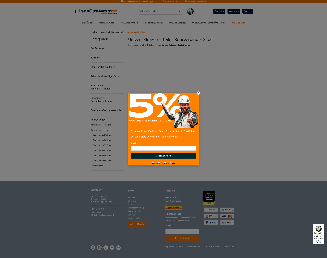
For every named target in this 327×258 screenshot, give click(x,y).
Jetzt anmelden (163, 156)
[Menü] (322, 225)
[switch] (318, 241)
